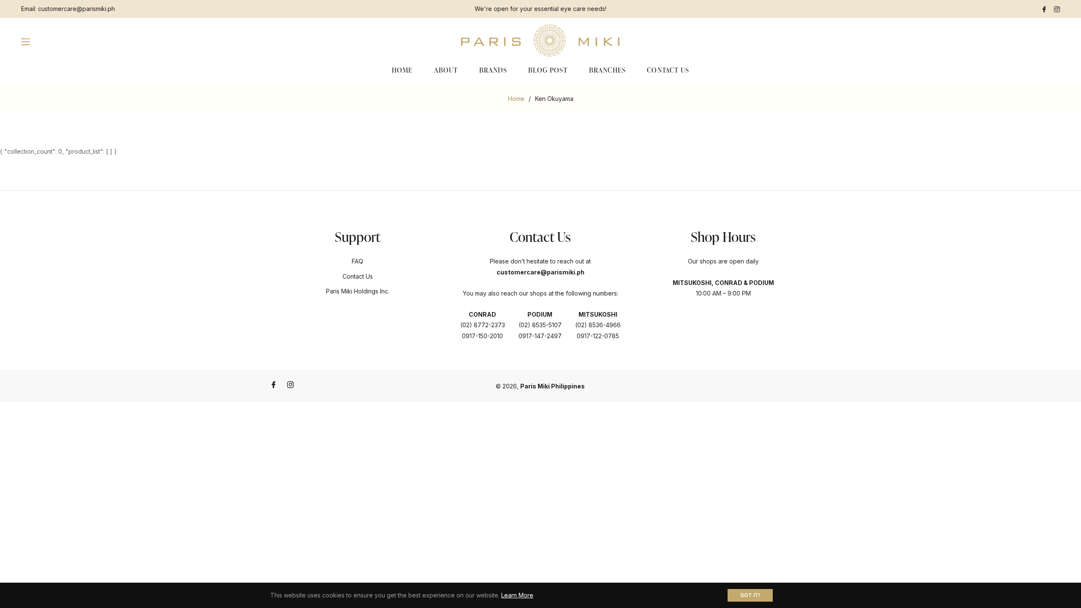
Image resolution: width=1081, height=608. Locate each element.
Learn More (517, 595)
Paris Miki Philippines (552, 386)
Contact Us (357, 276)
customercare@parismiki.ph (76, 8)
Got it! (750, 595)
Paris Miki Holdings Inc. (357, 291)
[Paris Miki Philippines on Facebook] (1044, 8)
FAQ (357, 261)
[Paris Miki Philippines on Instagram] (1057, 8)
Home (516, 98)
